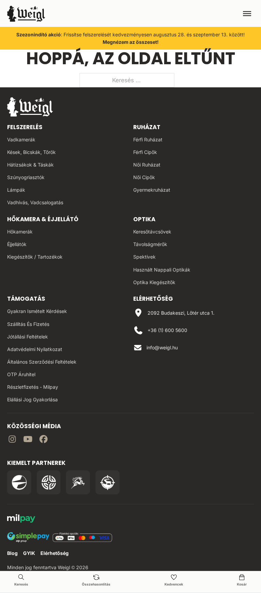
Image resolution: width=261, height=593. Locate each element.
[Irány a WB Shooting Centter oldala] (48, 482)
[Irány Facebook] (43, 440)
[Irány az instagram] (12, 440)
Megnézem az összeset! (131, 42)
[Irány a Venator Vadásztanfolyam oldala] (78, 482)
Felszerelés (24, 127)
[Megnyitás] (247, 13)
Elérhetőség (54, 553)
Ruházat (146, 127)
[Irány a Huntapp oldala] (107, 482)
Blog (12, 553)
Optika (144, 219)
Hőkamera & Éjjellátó (43, 219)
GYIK (29, 553)
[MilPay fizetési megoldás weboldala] (21, 519)
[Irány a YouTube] (28, 440)
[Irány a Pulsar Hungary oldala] (19, 482)
